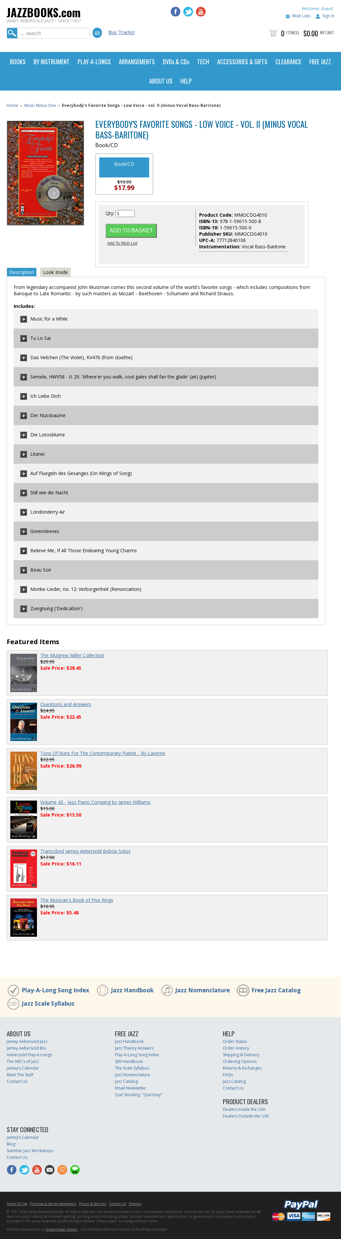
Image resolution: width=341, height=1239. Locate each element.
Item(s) (292, 32)
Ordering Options (239, 1061)
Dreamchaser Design (62, 1229)
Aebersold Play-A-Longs (29, 1055)
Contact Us (17, 1081)
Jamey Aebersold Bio (26, 1048)
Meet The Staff (20, 1075)
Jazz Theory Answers (134, 1048)
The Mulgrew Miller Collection (72, 655)
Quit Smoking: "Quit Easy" (139, 1095)
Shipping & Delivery (241, 1055)
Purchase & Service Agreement (53, 1203)
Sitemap (135, 1203)
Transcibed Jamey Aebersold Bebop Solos (85, 851)
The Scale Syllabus (132, 1068)
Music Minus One (40, 105)
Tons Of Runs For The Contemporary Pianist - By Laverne (102, 753)
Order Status (235, 1041)
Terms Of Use (17, 1203)
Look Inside (55, 272)
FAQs (228, 1075)
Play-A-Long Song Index (55, 990)
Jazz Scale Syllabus (48, 1003)
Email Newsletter (130, 1088)
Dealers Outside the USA (246, 1116)
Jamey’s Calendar (23, 1068)
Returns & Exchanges (242, 1068)
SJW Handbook (129, 1061)
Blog (11, 1144)
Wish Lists (301, 16)
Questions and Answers (65, 704)
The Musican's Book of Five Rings (76, 900)
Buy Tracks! (121, 32)
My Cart (327, 32)
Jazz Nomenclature (202, 990)
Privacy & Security (92, 1203)
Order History (236, 1048)
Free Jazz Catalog (276, 990)
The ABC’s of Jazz (23, 1061)
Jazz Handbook (132, 990)
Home (12, 105)
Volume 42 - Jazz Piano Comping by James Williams (95, 802)
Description (21, 272)
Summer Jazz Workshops (30, 1150)
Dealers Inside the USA (244, 1109)
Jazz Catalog (126, 1081)
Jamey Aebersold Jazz (27, 1041)
